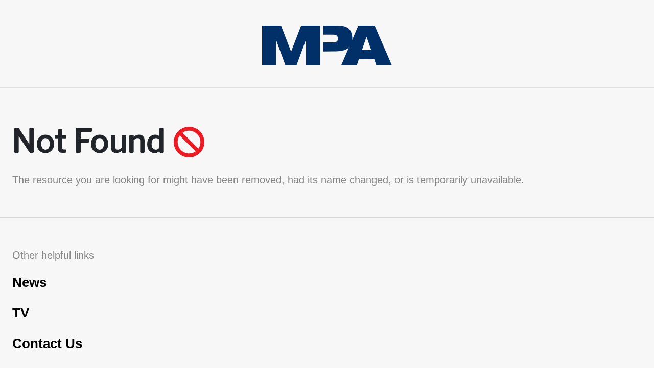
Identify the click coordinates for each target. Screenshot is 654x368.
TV (20, 312)
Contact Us (47, 343)
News (29, 282)
